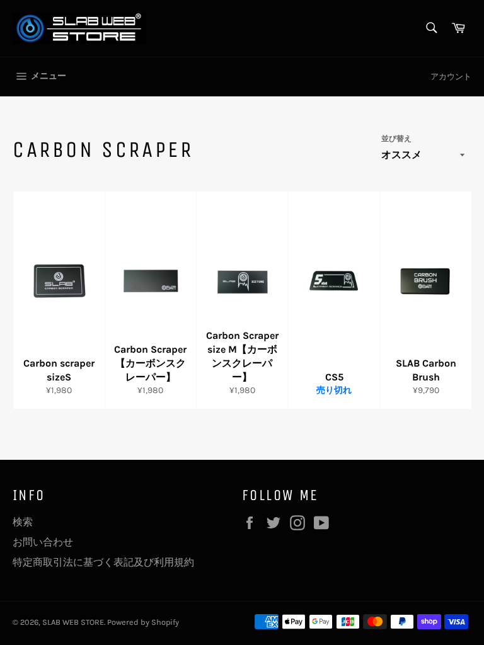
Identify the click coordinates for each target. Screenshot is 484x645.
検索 (23, 522)
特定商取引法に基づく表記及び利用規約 (103, 562)
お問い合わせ (43, 542)
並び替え (396, 138)
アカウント (450, 76)
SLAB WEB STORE (73, 622)
